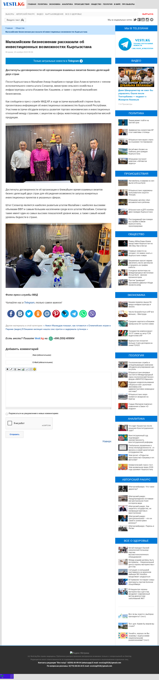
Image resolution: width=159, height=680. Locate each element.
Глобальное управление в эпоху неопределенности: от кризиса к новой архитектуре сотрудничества (141, 448)
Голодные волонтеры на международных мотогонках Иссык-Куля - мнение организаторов (141, 274)
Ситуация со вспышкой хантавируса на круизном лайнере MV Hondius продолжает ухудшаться (140, 573)
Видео (40, 14)
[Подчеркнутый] (15, 369)
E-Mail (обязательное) (43, 362)
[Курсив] (11, 369)
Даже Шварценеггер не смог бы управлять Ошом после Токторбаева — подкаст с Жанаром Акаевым (135, 95)
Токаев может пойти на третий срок (139, 121)
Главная (32, 4)
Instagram (148, 19)
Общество (96, 4)
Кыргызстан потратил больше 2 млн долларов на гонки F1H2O (140, 343)
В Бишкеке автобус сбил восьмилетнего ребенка (139, 201)
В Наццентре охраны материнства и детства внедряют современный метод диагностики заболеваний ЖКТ (139, 594)
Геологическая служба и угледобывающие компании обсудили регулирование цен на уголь (141, 365)
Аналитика (67, 4)
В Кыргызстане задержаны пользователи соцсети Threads (140, 192)
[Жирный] (7, 369)
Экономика (54, 4)
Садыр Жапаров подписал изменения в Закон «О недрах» (140, 406)
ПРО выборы (128, 4)
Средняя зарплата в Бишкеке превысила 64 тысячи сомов (142, 322)
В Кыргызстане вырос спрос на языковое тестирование (141, 141)
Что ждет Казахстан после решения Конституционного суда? (141, 428)
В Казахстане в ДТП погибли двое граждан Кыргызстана (141, 211)
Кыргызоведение (54, 14)
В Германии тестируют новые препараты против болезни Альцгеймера (142, 582)
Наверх (107, 441)
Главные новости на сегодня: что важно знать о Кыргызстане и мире (140, 253)
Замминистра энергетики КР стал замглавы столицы (141, 131)
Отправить (14, 434)
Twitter (135, 19)
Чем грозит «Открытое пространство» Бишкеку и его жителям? (142, 457)
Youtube (143, 19)
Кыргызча (147, 14)
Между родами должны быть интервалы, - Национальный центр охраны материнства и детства (141, 563)
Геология (107, 4)
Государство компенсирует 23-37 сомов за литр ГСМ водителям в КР (140, 333)
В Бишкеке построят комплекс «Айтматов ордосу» (138, 161)
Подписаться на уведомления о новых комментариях (33, 413)
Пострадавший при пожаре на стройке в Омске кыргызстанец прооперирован (141, 222)
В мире (117, 4)
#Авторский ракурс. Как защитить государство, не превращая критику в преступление (140, 509)
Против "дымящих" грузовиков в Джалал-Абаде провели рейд (141, 282)
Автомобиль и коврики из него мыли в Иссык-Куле (142, 182)
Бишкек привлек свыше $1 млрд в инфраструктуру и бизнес (140, 304)
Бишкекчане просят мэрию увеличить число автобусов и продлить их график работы (141, 264)
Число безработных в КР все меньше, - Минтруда (141, 313)
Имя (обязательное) (42, 355)
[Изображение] (23, 369)
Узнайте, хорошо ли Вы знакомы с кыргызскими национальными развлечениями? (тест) (139, 636)
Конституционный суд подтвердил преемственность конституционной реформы (141, 438)
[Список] (30, 369)
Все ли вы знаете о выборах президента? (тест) (141, 615)
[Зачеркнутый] (19, 369)
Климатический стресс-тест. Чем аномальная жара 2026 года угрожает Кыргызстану (141, 467)
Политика (43, 4)
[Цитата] (27, 369)
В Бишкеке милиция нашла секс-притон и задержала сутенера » (55, 329)
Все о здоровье (73, 14)
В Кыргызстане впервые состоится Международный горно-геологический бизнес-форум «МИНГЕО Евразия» (141, 375)
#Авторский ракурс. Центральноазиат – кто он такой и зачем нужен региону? (140, 519)
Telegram (152, 19)
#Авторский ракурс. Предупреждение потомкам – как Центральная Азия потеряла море (142, 499)
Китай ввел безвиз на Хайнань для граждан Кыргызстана (138, 151)
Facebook (139, 19)
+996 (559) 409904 (63, 338)
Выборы (10, 14)
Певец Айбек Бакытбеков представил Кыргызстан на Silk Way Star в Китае (141, 243)
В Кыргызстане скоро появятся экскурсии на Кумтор (138, 396)
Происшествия (81, 4)
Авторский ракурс (25, 14)
